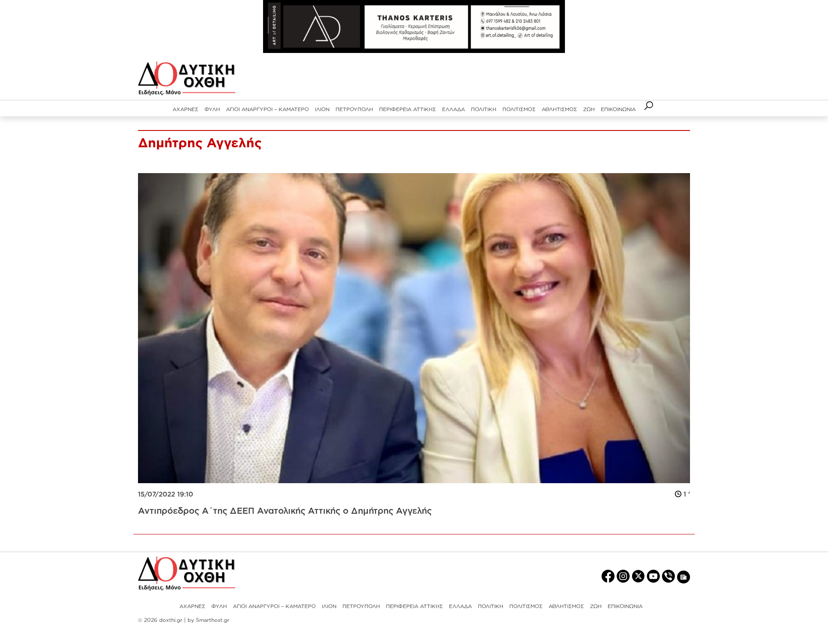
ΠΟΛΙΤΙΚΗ (483, 109)
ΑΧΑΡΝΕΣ (185, 109)
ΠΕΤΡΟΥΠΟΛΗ (354, 109)
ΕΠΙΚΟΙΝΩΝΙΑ (618, 109)
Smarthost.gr (212, 620)
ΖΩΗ (589, 109)
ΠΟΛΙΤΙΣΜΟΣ (519, 109)
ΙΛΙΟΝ (322, 109)
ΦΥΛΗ (212, 109)
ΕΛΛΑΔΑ (453, 109)
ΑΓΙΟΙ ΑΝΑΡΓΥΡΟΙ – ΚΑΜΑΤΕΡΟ (267, 109)
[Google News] (683, 576)
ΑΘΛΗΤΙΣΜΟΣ (559, 109)
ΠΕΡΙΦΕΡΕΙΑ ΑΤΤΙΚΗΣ (407, 109)
